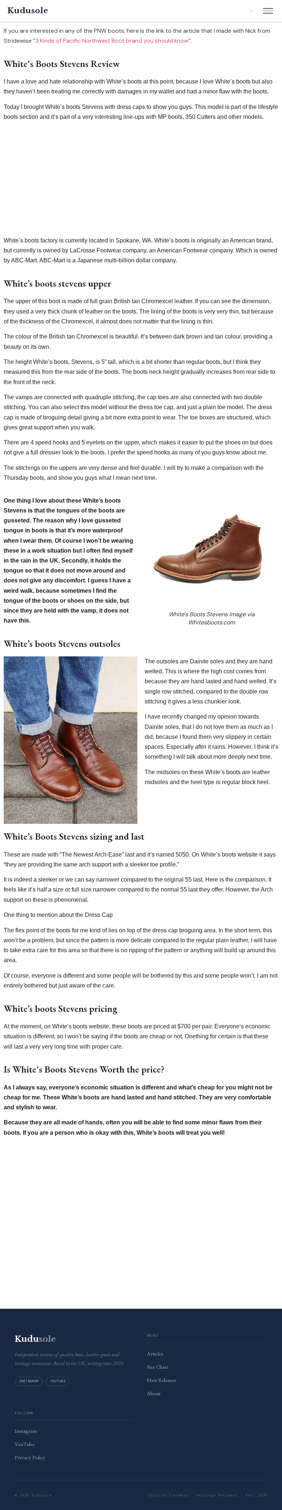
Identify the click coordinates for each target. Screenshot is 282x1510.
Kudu (27, 10)
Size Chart (157, 1366)
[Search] (251, 11)
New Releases (161, 1379)
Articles (155, 1353)
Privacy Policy (30, 1457)
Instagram (29, 1381)
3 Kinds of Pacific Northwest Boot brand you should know (111, 41)
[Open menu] (268, 11)
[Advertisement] (141, 178)
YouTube (57, 1381)
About (153, 1393)
